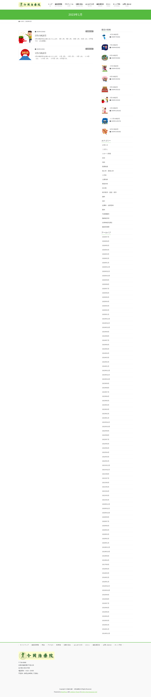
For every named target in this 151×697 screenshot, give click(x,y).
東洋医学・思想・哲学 (109, 192)
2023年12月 (106, 370)
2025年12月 (106, 267)
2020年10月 (106, 513)
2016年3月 (105, 573)
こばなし (105, 149)
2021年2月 (105, 500)
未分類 (104, 188)
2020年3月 (105, 534)
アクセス (50, 645)
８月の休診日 (114, 34)
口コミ (87, 645)
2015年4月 (105, 616)
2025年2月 (105, 310)
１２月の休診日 (115, 118)
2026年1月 (105, 263)
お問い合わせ (107, 645)
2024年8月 (105, 336)
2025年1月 (105, 314)
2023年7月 (105, 392)
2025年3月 (105, 306)
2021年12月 (106, 465)
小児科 (104, 175)
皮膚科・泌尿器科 (108, 205)
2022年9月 (105, 431)
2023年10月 (106, 379)
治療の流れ (67, 645)
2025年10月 (106, 276)
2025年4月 (105, 301)
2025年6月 (105, 293)
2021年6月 (105, 482)
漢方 (103, 201)
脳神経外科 (105, 218)
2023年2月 (105, 413)
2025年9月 (105, 280)
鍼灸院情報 (35, 645)
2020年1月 (105, 543)
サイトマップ (24, 645)
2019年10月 (106, 551)
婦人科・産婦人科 (108, 171)
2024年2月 (105, 362)
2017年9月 (105, 564)
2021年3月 (105, 495)
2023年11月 (106, 375)
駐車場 (58, 645)
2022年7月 (105, 439)
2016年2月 (105, 577)
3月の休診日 (114, 87)
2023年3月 (105, 409)
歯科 (103, 196)
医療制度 (105, 166)
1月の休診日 (40, 53)
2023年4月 (105, 405)
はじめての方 (78, 645)
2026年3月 (105, 254)
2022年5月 (105, 448)
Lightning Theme (75, 692)
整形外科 (105, 184)
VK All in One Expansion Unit (89, 692)
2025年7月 (105, 288)
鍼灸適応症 (96, 645)
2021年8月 (105, 474)
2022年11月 (106, 422)
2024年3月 (105, 357)
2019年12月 (106, 547)
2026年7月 (105, 237)
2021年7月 (105, 478)
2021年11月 (106, 469)
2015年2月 (105, 625)
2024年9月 (105, 332)
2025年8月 (105, 284)
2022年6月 (105, 444)
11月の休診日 (114, 129)
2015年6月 (105, 607)
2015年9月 (105, 595)
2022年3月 (105, 457)
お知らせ (89, 31)
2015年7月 (105, 603)
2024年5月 (105, 349)
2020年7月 (105, 521)
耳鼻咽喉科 (105, 214)
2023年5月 (105, 400)
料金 (43, 645)
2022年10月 (106, 426)
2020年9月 (105, 517)
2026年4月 (105, 250)
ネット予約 (118, 645)
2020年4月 (105, 530)
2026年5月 (105, 245)
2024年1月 (105, 366)
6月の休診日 (114, 55)
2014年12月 (106, 633)
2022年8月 (105, 435)
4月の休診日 (114, 76)
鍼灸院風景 (105, 227)
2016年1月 (105, 582)
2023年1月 (105, 418)
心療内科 (105, 179)
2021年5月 (105, 487)
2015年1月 (105, 629)
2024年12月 (106, 319)
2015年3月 (105, 620)
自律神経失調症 (107, 222)
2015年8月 (105, 599)
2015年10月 (106, 590)
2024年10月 (106, 327)
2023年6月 (105, 396)
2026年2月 (105, 258)
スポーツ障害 (106, 153)
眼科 (103, 209)
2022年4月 (105, 452)
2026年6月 (105, 241)
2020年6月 (105, 525)
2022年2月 (105, 461)
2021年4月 (105, 491)
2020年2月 (105, 538)
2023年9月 (105, 383)
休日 (103, 158)
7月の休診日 (114, 45)
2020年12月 (106, 504)
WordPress (64, 692)
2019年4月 (105, 560)
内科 (103, 162)
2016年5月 (105, 569)
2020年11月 (106, 508)
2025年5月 (105, 297)
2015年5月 (105, 612)
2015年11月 (106, 586)
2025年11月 (106, 271)
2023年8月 (105, 388)
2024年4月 (105, 353)
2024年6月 (105, 344)
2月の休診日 (40, 35)
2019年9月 (105, 556)
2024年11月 (106, 323)
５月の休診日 (114, 66)
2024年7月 (105, 340)
